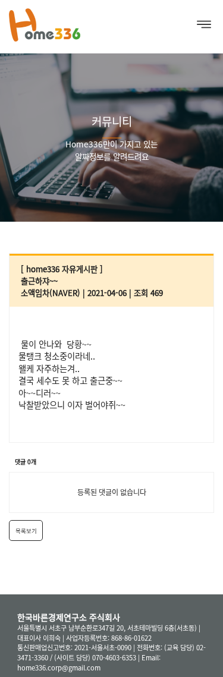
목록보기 (26, 531)
